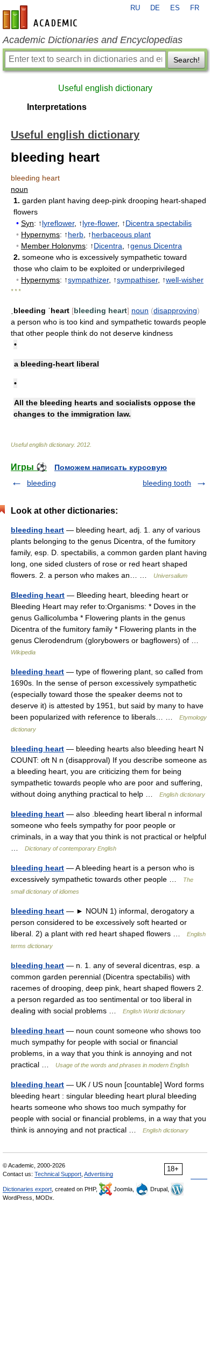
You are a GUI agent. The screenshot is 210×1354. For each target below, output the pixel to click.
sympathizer (88, 279)
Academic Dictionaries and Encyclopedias (93, 39)
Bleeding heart (38, 595)
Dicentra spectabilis (158, 223)
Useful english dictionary (105, 88)
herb (75, 234)
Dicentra (108, 245)
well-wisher (185, 279)
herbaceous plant (121, 234)
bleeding (41, 483)
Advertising (98, 1174)
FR (194, 8)
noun (140, 310)
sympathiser (137, 279)
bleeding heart (37, 530)
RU (135, 8)
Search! (186, 60)
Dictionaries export (27, 1189)
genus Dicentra (156, 245)
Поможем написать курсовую (110, 467)
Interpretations (57, 107)
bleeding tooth (167, 483)
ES (175, 8)
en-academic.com (41, 17)
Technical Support (57, 1174)
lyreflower (58, 223)
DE (155, 8)
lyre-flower (99, 223)
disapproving (175, 310)
